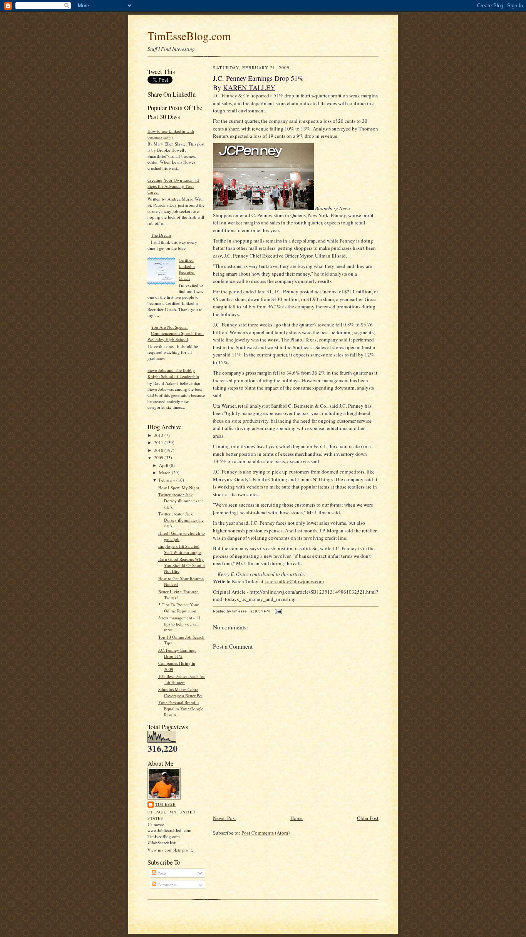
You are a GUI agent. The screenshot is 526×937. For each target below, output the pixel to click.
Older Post (368, 818)
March (165, 472)
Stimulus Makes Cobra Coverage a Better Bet (180, 692)
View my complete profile (170, 850)
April (164, 465)
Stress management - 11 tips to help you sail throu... (179, 623)
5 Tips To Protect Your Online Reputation (178, 608)
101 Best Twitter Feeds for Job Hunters (181, 679)
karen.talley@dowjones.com (294, 581)
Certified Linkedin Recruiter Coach (187, 269)
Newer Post (224, 818)
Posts (161, 873)
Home (296, 818)
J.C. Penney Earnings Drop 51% (177, 653)
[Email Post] (278, 611)
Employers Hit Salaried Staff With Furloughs (179, 549)
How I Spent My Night (178, 487)
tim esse (165, 804)
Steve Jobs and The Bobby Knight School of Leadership (173, 373)
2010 (159, 450)
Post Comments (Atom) (265, 832)
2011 (159, 442)
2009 (159, 457)
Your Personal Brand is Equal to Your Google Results (180, 708)
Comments (166, 884)
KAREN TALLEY (249, 87)
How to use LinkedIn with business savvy (170, 134)
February (167, 480)
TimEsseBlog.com (189, 35)
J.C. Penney (225, 95)
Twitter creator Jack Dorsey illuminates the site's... (181, 500)
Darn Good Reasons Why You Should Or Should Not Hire (181, 565)
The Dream (161, 235)
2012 (159, 435)
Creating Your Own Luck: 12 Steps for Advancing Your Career (173, 186)
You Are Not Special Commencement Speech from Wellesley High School (175, 333)
